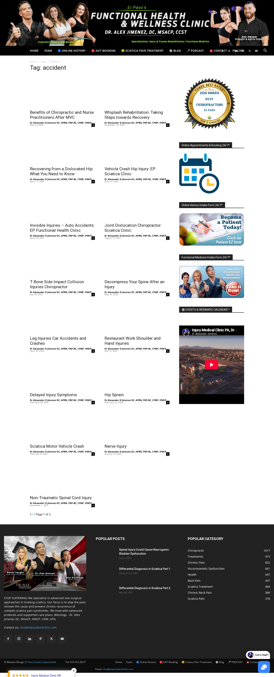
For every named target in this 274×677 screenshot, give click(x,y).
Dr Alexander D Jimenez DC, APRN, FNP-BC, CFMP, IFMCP (61, 122)
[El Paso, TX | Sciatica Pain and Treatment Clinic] (137, 23)
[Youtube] (256, 50)
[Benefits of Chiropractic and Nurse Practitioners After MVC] (62, 91)
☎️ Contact (218, 50)
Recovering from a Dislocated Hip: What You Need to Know (61, 171)
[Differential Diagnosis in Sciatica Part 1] (106, 574)
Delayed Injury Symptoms (53, 394)
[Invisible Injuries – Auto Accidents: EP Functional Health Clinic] (62, 204)
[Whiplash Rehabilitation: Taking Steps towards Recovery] (137, 91)
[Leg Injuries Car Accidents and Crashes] (62, 317)
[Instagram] (229, 50)
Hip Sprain (114, 394)
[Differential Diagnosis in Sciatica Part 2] (106, 593)
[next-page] (34, 514)
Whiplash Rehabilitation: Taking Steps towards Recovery (134, 115)
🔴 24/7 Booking (103, 50)
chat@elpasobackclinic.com (118, 669)
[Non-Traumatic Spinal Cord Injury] (62, 477)
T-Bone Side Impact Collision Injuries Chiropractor (57, 284)
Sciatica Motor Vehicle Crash (57, 446)
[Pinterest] (243, 50)
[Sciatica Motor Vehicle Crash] (62, 425)
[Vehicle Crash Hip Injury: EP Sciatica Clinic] (137, 148)
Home (34, 50)
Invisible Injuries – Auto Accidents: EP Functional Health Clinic (62, 228)
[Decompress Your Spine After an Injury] (137, 261)
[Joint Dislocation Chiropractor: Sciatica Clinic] (137, 204)
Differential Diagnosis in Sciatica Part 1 (144, 568)
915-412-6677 (78, 662)
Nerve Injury (116, 446)
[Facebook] (222, 50)
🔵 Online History (72, 50)
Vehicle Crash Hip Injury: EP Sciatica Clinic (130, 171)
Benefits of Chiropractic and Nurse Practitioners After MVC (62, 115)
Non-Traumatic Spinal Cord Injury (61, 497)
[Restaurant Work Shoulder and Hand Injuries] (137, 317)
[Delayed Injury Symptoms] (62, 374)
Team (48, 50)
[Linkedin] (236, 50)
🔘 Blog (175, 50)
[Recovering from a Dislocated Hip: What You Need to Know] (62, 148)
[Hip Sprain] (137, 374)
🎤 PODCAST (195, 50)
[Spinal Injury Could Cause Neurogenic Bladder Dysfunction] (106, 555)
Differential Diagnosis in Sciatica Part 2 (144, 588)
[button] (265, 51)
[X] (250, 50)
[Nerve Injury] (137, 425)
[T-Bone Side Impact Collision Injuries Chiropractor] (62, 261)
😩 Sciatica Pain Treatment (142, 50)
